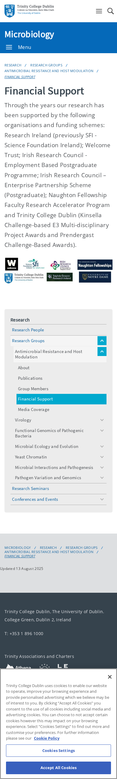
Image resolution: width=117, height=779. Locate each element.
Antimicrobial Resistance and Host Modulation (48, 70)
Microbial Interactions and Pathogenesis (54, 467)
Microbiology (29, 34)
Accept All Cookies (58, 767)
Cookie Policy (46, 738)
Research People (28, 330)
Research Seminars (30, 488)
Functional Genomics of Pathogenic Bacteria (49, 433)
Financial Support (19, 77)
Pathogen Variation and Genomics (48, 477)
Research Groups (46, 65)
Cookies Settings (58, 750)
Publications (30, 378)
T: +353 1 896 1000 (23, 633)
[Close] (109, 676)
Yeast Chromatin (31, 457)
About (24, 367)
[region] (58, 723)
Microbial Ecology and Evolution (46, 446)
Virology (23, 420)
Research (12, 65)
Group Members (33, 388)
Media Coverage (33, 409)
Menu (24, 47)
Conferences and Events (35, 499)
